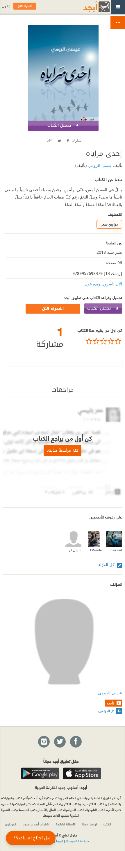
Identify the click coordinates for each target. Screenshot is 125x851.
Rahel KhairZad (114, 550)
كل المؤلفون (106, 711)
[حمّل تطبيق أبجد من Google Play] (40, 773)
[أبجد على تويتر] (59, 742)
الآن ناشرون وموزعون (103, 284)
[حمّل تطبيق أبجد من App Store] (82, 773)
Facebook (67, 139)
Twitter (59, 139)
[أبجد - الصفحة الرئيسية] (89, 6)
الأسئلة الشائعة (66, 824)
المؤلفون (11, 824)
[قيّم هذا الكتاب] (94, 341)
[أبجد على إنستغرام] (44, 742)
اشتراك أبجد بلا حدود (36, 824)
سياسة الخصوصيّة (77, 841)
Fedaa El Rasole (94, 550)
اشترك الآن (53, 308)
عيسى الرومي (99, 165)
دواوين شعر (109, 224)
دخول (6, 5)
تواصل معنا (89, 824)
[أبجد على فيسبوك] (75, 742)
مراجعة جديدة (59, 450)
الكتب (107, 824)
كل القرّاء (107, 564)
